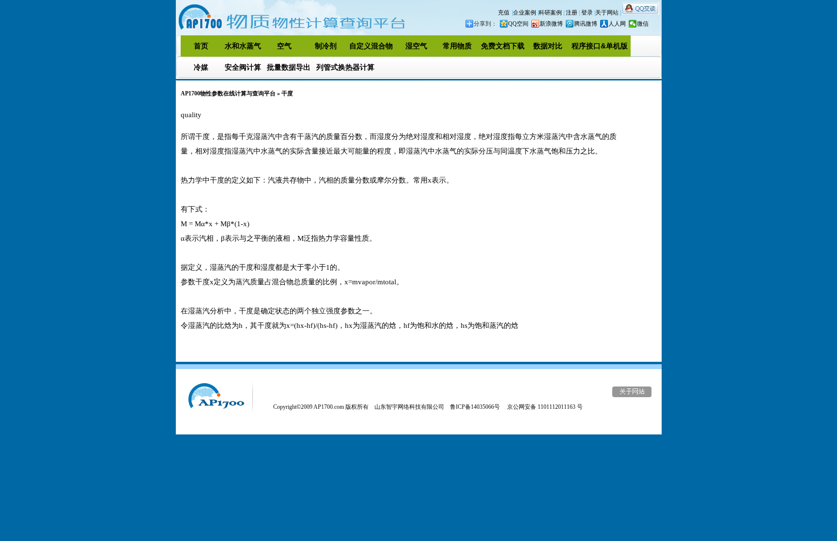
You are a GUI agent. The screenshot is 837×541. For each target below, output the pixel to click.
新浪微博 (551, 23)
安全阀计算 (243, 67)
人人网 (617, 23)
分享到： (485, 23)
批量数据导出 (288, 67)
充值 (504, 12)
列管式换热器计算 (345, 67)
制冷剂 (326, 46)
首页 (201, 46)
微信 (643, 23)
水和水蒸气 (243, 46)
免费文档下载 (503, 46)
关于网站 (607, 12)
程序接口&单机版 (600, 46)
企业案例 (525, 12)
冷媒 (201, 67)
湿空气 (416, 46)
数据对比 (547, 46)
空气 (284, 46)
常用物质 (457, 46)
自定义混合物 (371, 46)
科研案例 (551, 12)
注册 (572, 12)
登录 (587, 12)
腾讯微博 (585, 23)
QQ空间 (518, 23)
